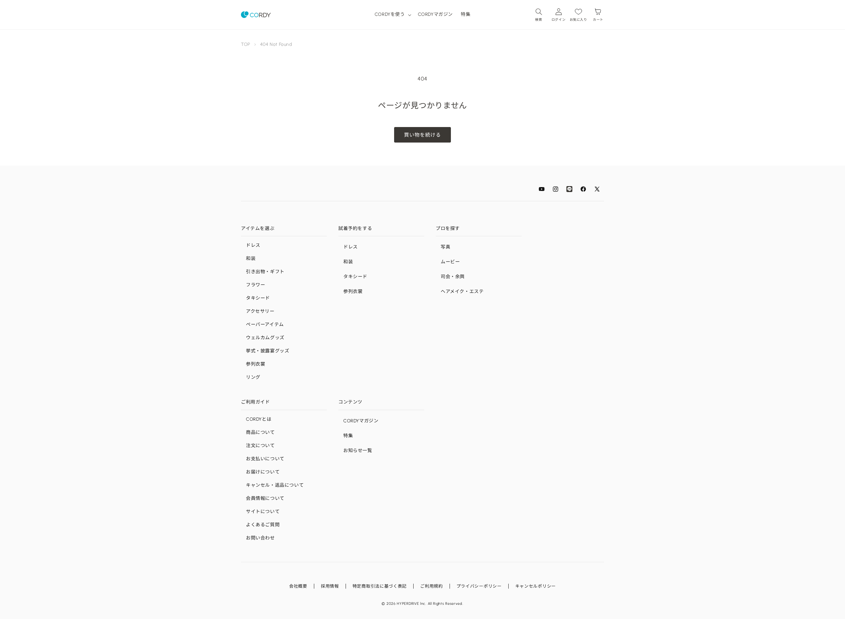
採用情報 (330, 586)
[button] (392, 14)
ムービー (450, 262)
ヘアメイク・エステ (462, 291)
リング (253, 377)
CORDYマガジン (360, 421)
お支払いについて (265, 459)
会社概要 (298, 586)
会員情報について (265, 498)
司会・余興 (453, 276)
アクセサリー (260, 311)
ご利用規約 (431, 586)
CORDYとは (258, 419)
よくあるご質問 (263, 525)
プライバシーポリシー (479, 586)
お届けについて (263, 472)
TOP (245, 44)
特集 (348, 436)
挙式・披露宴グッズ (267, 351)
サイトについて (263, 511)
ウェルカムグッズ (265, 338)
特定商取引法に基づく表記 (380, 586)
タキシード (258, 298)
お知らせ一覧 (357, 450)
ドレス (253, 245)
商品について (260, 432)
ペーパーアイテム (265, 324)
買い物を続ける (422, 135)
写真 (445, 247)
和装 (250, 258)
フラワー (255, 285)
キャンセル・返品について (275, 485)
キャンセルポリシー (535, 586)
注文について (260, 445)
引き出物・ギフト (265, 272)
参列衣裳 (255, 364)
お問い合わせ (260, 538)
